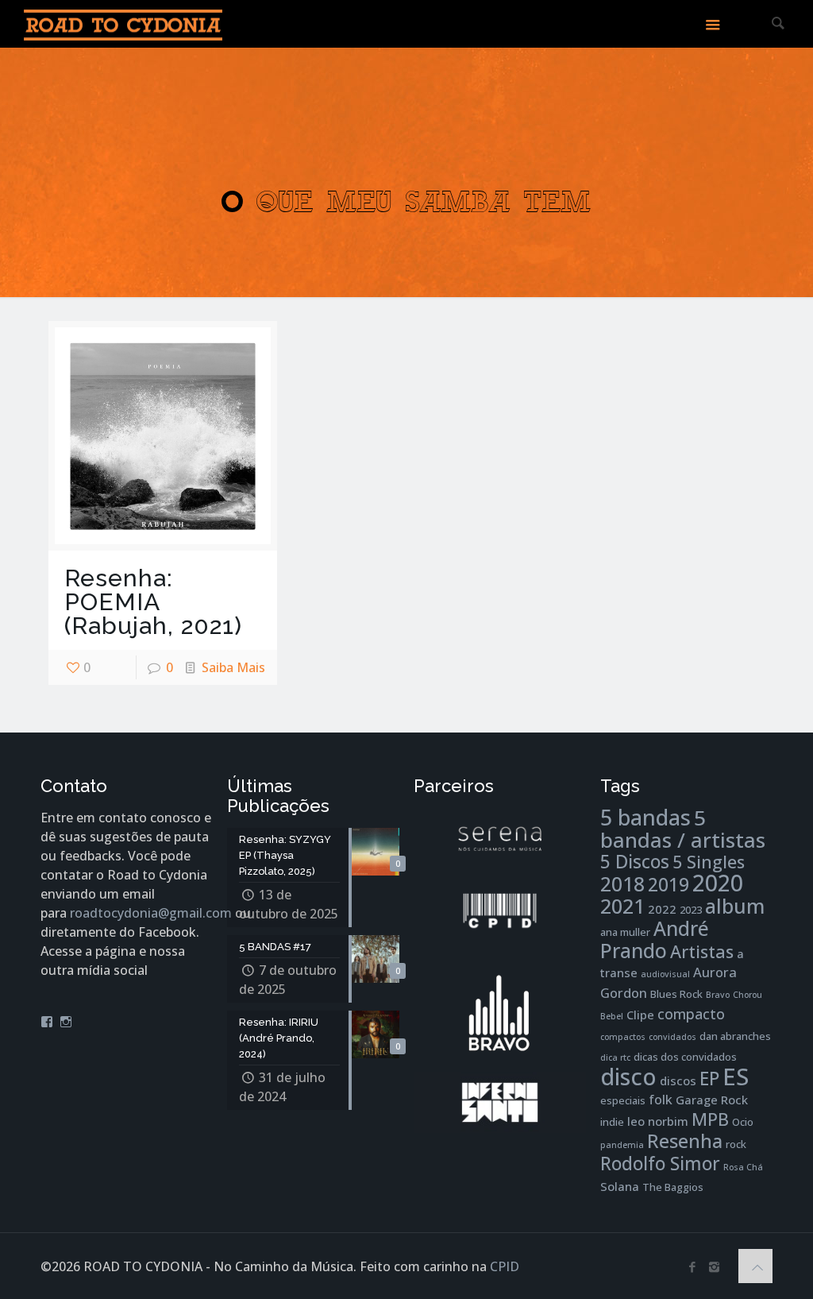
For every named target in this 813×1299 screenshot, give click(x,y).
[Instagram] (714, 1266)
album (735, 905)
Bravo (718, 994)
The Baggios (672, 1187)
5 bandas (645, 817)
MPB (710, 1119)
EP (709, 1078)
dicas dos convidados (685, 1057)
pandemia (622, 1144)
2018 (622, 884)
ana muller (625, 932)
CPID (504, 1266)
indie (612, 1122)
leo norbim (657, 1121)
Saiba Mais (233, 667)
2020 (717, 883)
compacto (691, 1013)
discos (678, 1080)
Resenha (684, 1141)
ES (735, 1076)
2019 (668, 884)
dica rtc (615, 1057)
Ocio (742, 1122)
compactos (622, 1036)
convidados (672, 1036)
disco (628, 1076)
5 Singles (708, 861)
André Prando (654, 939)
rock (736, 1144)
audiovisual (665, 974)
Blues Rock (676, 994)
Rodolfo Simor (660, 1163)
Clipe (640, 1015)
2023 (691, 910)
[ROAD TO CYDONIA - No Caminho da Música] (123, 24)
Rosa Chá (743, 1167)
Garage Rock (712, 1100)
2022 (662, 909)
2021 (622, 905)
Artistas (702, 951)
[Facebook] (692, 1266)
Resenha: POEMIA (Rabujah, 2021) (153, 602)
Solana (619, 1186)
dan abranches (735, 1036)
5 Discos (634, 861)
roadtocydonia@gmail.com (151, 913)
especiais (622, 1100)
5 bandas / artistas (682, 828)
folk (660, 1099)
